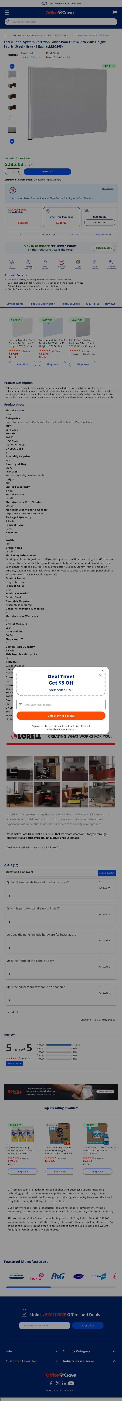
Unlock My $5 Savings (61, 715)
